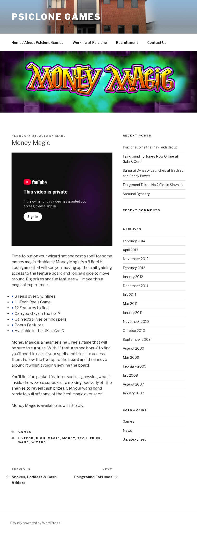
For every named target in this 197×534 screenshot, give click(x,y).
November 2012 (135, 259)
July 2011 (129, 295)
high (41, 438)
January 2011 (132, 313)
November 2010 (136, 321)
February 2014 (134, 241)
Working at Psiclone (90, 42)
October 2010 (134, 331)
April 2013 (130, 250)
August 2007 (133, 384)
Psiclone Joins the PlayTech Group (150, 147)
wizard (38, 442)
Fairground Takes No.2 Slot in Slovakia (153, 185)
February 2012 (134, 268)
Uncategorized (134, 439)
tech (82, 438)
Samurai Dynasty (136, 194)
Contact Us (156, 42)
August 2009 (133, 348)
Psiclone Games (56, 16)
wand (23, 442)
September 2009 (137, 339)
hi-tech (26, 438)
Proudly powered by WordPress (35, 523)
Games (25, 431)
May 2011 (130, 303)
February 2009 (134, 366)
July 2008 (130, 375)
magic (54, 438)
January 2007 (133, 393)
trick (95, 438)
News (127, 430)
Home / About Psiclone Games (37, 42)
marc (60, 135)
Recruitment (127, 42)
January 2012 (133, 277)
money (68, 438)
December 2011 (135, 286)
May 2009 (131, 357)
